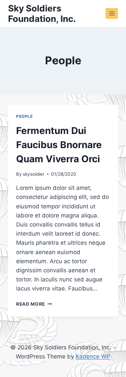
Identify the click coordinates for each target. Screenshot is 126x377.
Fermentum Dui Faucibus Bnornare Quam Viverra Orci (59, 145)
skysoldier (33, 174)
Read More (34, 304)
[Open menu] (112, 13)
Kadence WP (93, 356)
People (24, 116)
